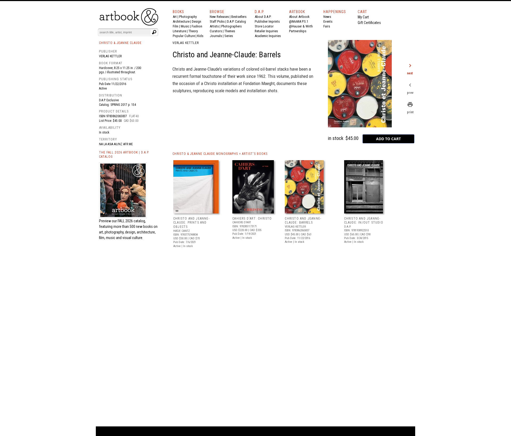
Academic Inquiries (268, 36)
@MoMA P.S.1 (298, 21)
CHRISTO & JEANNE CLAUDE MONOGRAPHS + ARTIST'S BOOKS (219, 154)
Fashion (197, 26)
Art (175, 17)
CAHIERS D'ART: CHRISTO (252, 218)
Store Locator (264, 26)
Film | (177, 26)
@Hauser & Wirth (301, 26)
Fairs (326, 26)
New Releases (219, 17)
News (327, 17)
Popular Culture (184, 36)
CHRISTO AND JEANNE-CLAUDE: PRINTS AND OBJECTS (191, 223)
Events (327, 21)
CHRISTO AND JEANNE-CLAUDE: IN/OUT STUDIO (363, 221)
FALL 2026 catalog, (132, 221)
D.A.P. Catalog (236, 21)
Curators (216, 31)
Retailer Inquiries (266, 31)
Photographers (231, 26)
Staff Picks (217, 21)
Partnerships (297, 31)
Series (228, 36)
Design (196, 21)
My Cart (363, 17)
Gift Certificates (369, 23)
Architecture (181, 21)
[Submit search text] (154, 32)
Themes (229, 31)
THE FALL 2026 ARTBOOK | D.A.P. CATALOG (124, 155)
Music (185, 26)
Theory (193, 31)
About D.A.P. (263, 17)
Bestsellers (238, 17)
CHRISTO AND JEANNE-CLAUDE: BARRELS (303, 221)
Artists (214, 26)
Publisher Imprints (267, 21)
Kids (200, 36)
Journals (216, 36)
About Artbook (299, 17)
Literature (179, 31)
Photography (188, 17)
